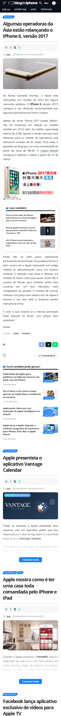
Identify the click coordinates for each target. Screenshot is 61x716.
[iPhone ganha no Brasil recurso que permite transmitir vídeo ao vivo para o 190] (47, 231)
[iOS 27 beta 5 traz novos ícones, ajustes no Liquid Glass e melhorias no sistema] (50, 394)
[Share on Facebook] (10, 47)
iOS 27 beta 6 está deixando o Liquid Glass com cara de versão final (21, 243)
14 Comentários (48, 355)
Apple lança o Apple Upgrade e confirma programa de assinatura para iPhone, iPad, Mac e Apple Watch (21, 430)
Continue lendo (30, 559)
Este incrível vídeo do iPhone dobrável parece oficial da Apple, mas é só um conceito (21, 218)
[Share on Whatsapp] (19, 47)
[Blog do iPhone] (23, 3)
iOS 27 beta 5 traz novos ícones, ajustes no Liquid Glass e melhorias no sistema (22, 394)
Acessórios (9, 573)
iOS (20, 573)
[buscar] (40, 3)
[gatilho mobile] (5, 3)
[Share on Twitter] (15, 47)
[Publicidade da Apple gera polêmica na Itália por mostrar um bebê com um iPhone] (50, 377)
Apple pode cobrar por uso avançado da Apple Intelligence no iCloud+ (21, 411)
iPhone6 (26, 333)
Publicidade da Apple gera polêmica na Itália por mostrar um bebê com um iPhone (21, 377)
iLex (8, 54)
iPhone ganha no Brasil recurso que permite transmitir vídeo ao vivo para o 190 (21, 230)
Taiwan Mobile (49, 150)
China (16, 333)
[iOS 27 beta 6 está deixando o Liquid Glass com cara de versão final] (47, 243)
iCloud (48, 412)
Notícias (8, 17)
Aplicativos (10, 451)
